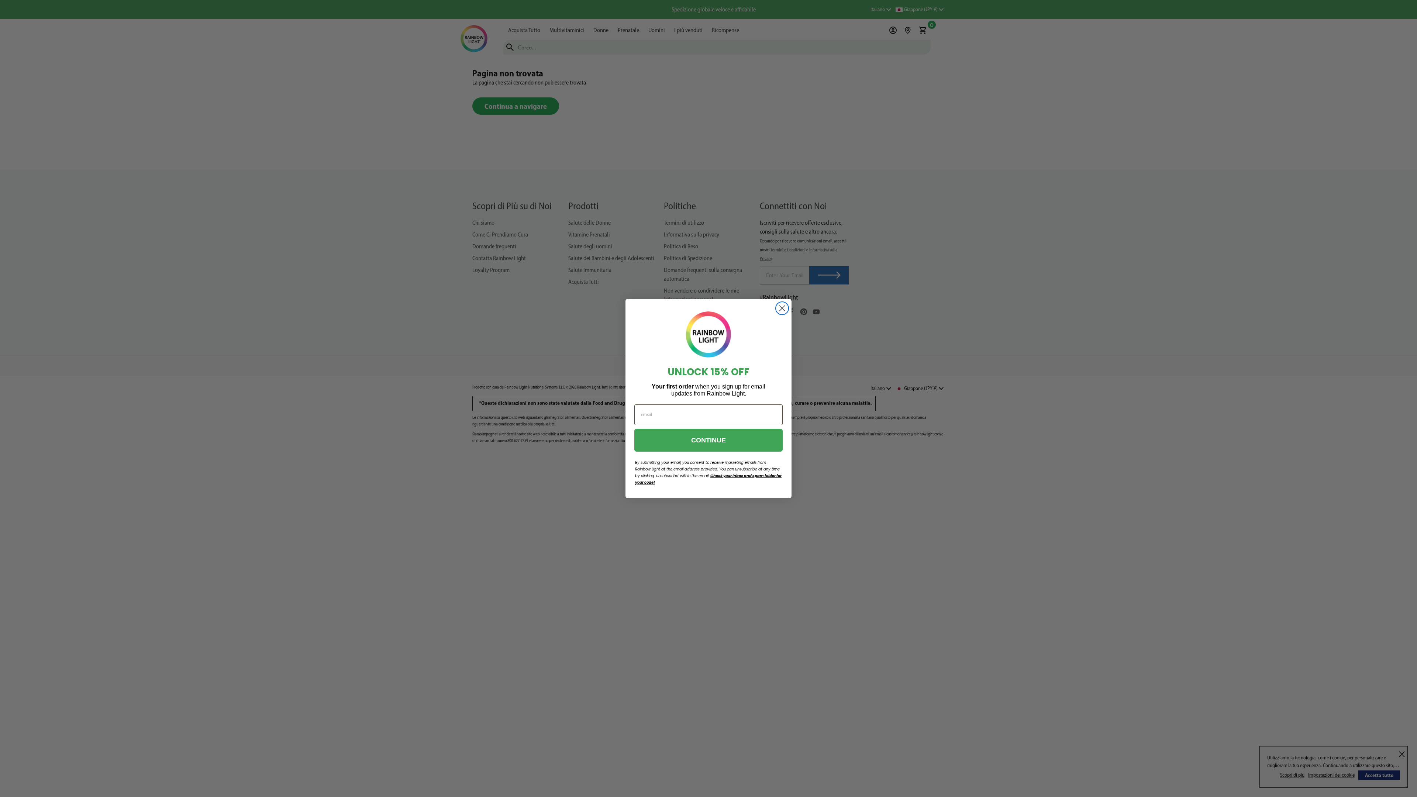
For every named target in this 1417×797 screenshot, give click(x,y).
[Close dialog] (782, 308)
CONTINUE (708, 440)
